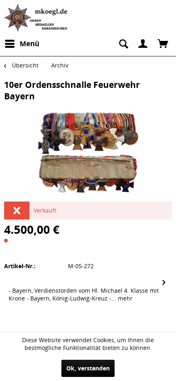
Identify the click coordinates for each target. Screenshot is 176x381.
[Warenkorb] (163, 44)
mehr (124, 298)
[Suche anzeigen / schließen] (123, 44)
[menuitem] (21, 44)
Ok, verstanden (88, 368)
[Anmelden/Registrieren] (143, 44)
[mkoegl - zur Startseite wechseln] (37, 17)
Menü (29, 43)
